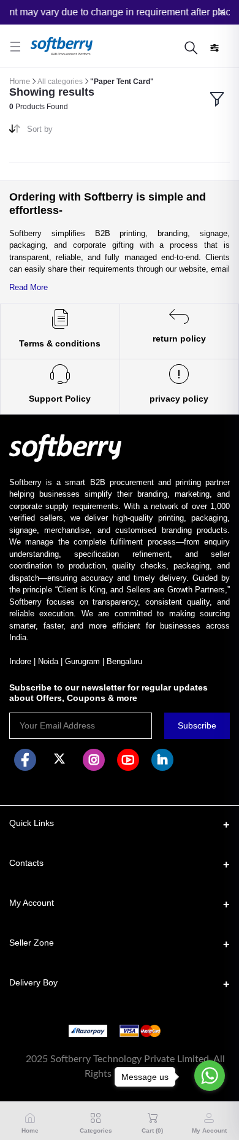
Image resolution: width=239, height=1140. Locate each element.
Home (19, 81)
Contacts (26, 863)
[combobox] (68, 131)
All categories (60, 81)
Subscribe (197, 725)
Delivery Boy (33, 982)
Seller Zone (31, 942)
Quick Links (31, 823)
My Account (31, 903)
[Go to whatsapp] (209, 1075)
